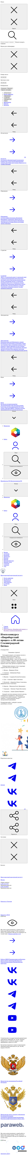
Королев (6, 559)
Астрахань (6, 553)
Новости (6, 103)
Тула (5, 566)
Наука (5, 100)
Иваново (6, 558)
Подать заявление (8, 94)
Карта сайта (21, 1118)
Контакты (6, 105)
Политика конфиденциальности (9, 1118)
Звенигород (7, 556)
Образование (7, 95)
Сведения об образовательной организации (12, 1117)
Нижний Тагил (8, 562)
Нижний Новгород (9, 560)
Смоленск (6, 565)
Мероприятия (7, 102)
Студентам (6, 97)
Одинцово (6, 563)
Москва (6, 552)
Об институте (7, 92)
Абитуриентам (7, 99)
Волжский (6, 555)
